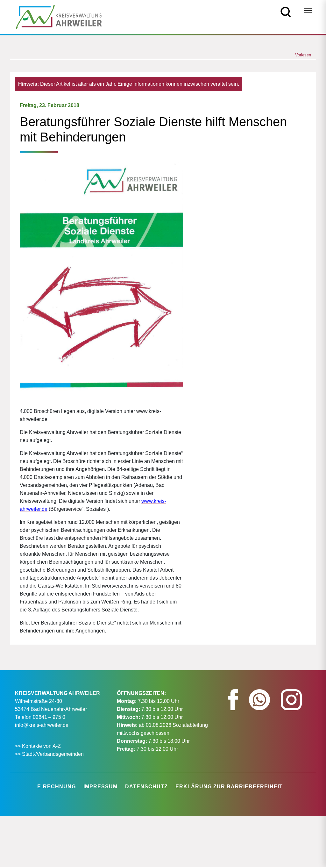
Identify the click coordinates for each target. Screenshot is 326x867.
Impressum (100, 786)
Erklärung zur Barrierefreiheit (229, 786)
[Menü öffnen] (308, 10)
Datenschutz (146, 786)
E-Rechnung (56, 786)
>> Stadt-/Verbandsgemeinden (49, 754)
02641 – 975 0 (49, 717)
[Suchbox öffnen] (285, 11)
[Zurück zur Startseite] (59, 16)
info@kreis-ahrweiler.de (41, 725)
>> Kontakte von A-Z (38, 746)
